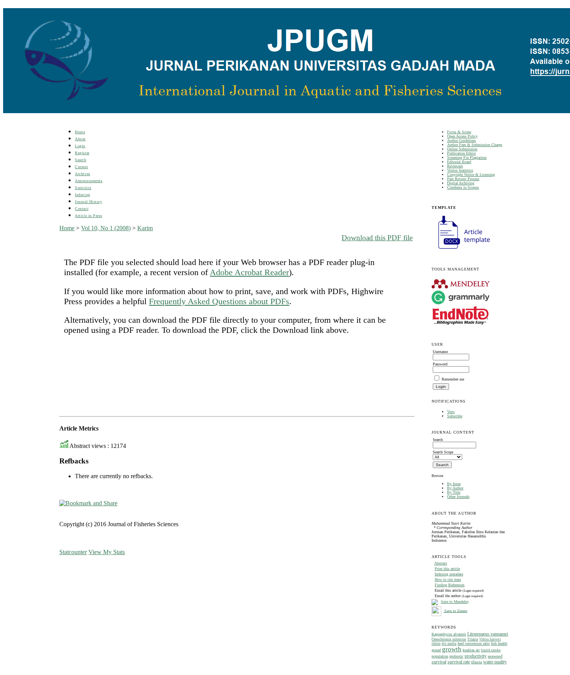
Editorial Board (459, 162)
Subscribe (454, 416)
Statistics (83, 188)
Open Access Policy (462, 136)
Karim (145, 228)
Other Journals (458, 496)
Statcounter (73, 552)
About (80, 139)
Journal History (88, 202)
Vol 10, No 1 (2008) (106, 228)
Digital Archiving (460, 183)
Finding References (450, 585)
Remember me (453, 379)
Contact (81, 209)
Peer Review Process (463, 179)
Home (80, 132)
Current (81, 167)
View (451, 412)
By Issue (454, 484)
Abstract (440, 563)
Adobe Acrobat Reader (249, 272)
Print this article (447, 569)
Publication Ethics (461, 153)
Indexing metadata (449, 574)
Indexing (82, 195)
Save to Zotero (455, 610)
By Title (453, 492)
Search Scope (443, 452)
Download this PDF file (377, 238)
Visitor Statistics (460, 170)
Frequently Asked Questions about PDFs (219, 301)
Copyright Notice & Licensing (471, 174)
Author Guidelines (461, 140)
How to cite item (448, 579)
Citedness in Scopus (463, 187)
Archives (82, 174)
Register (82, 153)
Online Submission (462, 149)
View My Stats (106, 552)
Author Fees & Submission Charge (474, 145)
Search (80, 160)
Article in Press (88, 216)
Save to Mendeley (455, 601)
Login (80, 146)
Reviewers (455, 166)
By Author (455, 488)
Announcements (88, 181)
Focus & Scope (459, 132)
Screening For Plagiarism (467, 157)
